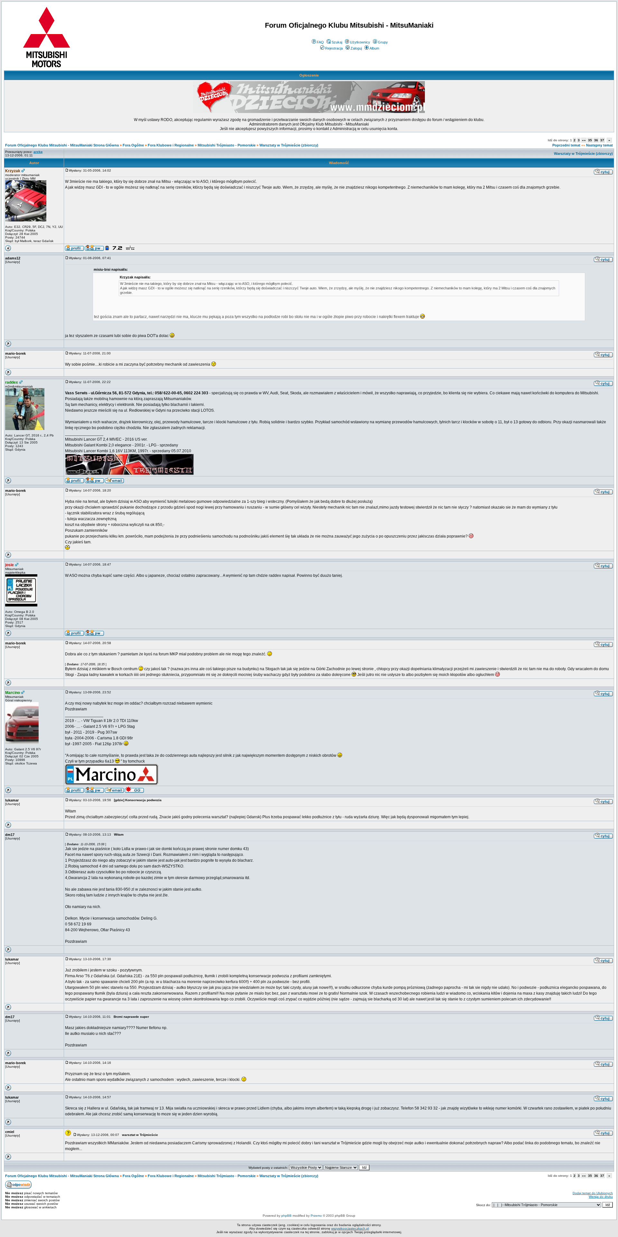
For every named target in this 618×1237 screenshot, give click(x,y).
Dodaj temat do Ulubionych (593, 1193)
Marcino (12, 692)
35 (590, 140)
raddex (11, 382)
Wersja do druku (601, 1196)
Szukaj (337, 42)
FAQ (320, 42)
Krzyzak (12, 171)
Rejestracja (334, 48)
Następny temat (599, 145)
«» (584, 140)
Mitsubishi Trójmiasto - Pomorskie (227, 145)
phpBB (286, 1215)
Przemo (316, 1215)
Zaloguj (356, 48)
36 (596, 140)
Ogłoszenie (309, 75)
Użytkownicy (360, 42)
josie (9, 565)
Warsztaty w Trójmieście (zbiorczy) (288, 145)
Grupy (383, 42)
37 (602, 140)
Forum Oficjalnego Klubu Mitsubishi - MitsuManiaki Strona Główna (62, 145)
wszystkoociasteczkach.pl (350, 1228)
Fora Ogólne (133, 145)
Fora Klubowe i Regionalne (171, 145)
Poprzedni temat (566, 145)
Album (374, 48)
